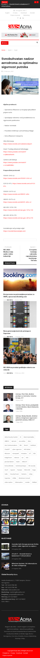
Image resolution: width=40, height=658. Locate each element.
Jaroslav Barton (9, 462)
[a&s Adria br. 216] (5, 533)
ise (22, 457)
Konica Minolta (9, 466)
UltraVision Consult (24, 478)
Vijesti (10, 50)
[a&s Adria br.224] (5, 517)
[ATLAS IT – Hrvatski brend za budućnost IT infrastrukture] (5, 556)
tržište (14, 478)
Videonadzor (19, 482)
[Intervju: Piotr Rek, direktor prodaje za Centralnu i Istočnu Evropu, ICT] (8, 397)
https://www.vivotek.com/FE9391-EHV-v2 (17, 178)
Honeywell (16, 453)
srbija (30, 474)
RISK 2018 (27, 470)
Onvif (6, 470)
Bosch (26, 445)
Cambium (33, 445)
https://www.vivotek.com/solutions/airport (17, 144)
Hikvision (7, 453)
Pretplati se (6, 653)
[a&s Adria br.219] (13, 525)
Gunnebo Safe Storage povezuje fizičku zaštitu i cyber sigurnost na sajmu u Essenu (25, 546)
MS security (32, 466)
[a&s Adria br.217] (30, 525)
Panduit (19, 470)
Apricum (14, 441)
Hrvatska (24, 453)
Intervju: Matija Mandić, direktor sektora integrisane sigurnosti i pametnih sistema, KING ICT (26, 418)
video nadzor (9, 482)
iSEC (27, 457)
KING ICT (24, 462)
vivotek (27, 482)
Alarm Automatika (29, 437)
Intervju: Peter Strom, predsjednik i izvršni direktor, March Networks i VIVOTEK (27, 407)
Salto (6, 474)
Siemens (24, 474)
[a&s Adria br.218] (22, 525)
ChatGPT (7, 449)
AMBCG (7, 441)
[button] (35, 2)
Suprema (7, 478)
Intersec (16, 457)
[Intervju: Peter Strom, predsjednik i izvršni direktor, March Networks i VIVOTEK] (8, 408)
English (7, 13)
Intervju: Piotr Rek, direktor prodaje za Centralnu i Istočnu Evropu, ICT (26, 396)
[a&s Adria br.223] (13, 517)
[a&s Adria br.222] (22, 517)
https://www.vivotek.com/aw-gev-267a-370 (18, 218)
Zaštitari (34, 482)
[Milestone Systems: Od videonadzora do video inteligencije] (5, 566)
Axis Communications (11, 445)
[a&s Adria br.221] (30, 517)
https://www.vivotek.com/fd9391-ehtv (16, 194)
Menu (5, 43)
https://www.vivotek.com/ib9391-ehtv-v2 (17, 202)
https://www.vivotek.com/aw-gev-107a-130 (18, 210)
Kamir (18, 462)
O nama (15, 13)
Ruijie (34, 470)
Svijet (15, 50)
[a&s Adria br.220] (5, 525)
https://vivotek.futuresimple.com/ (14, 231)
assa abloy (22, 441)
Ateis (29, 441)
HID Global (27, 449)
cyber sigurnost (16, 449)
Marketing (26, 15)
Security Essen (14, 474)
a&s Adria (10, 300)
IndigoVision (8, 457)
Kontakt (32, 13)
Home (3, 50)
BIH (21, 445)
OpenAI (12, 470)
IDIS (34, 453)
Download (24, 13)
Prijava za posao (15, 15)
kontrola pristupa (21, 466)
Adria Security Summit (11, 437)
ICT (30, 453)
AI (20, 437)
